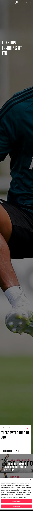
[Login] (30, 3)
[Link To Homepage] (16, 3)
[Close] (31, 479)
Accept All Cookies (16, 501)
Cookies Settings (16, 506)
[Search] (27, 3)
